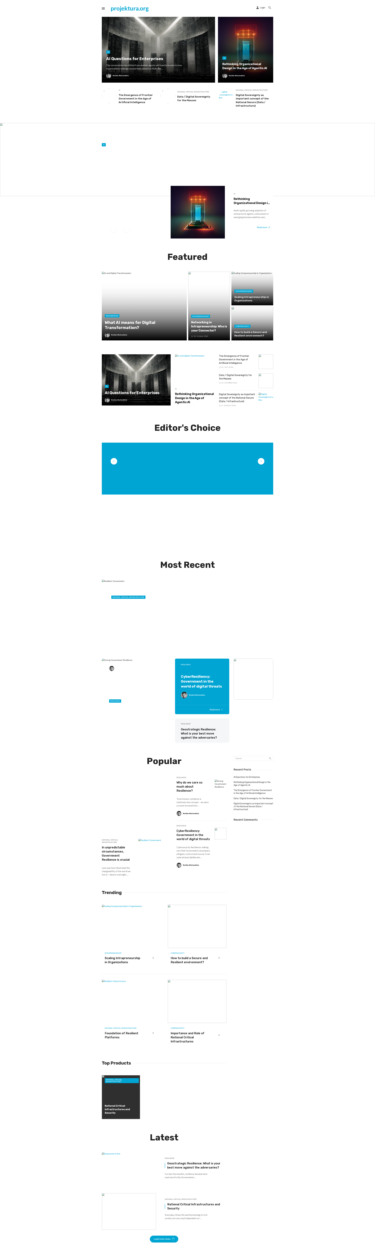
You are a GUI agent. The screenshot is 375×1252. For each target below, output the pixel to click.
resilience (186, 665)
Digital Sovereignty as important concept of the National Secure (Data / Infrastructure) (252, 100)
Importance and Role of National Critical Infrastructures (187, 1037)
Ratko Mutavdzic (123, 668)
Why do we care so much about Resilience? (189, 786)
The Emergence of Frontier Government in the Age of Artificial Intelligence (136, 99)
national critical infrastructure (193, 92)
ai (119, 90)
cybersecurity (177, 953)
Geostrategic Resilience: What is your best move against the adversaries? (199, 733)
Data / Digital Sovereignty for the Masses (193, 98)
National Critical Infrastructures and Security (193, 1206)
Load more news (162, 1239)
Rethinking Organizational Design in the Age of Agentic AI (252, 201)
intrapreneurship (113, 953)
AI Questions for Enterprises (247, 777)
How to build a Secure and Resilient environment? (189, 960)
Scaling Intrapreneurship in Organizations (122, 960)
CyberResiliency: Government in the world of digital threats (201, 681)
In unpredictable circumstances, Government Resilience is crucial (116, 853)
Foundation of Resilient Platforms (121, 1035)
